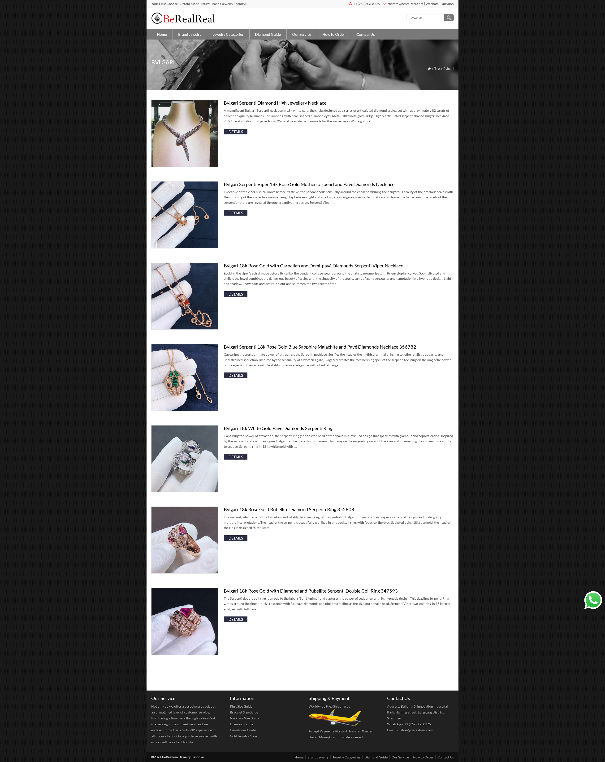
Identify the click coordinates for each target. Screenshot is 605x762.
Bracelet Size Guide (244, 712)
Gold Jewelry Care (243, 736)
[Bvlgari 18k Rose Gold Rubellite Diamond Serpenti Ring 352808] (184, 572)
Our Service (301, 34)
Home (162, 34)
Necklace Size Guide (244, 718)
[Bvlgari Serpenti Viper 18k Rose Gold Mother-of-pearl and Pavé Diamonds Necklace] (184, 247)
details (236, 131)
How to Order (333, 34)
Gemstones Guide (243, 730)
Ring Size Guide (241, 706)
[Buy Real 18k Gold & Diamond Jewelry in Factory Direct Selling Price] (184, 22)
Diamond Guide (268, 34)
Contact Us (365, 34)
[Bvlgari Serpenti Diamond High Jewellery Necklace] (184, 165)
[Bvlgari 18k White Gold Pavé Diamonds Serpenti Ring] (184, 490)
